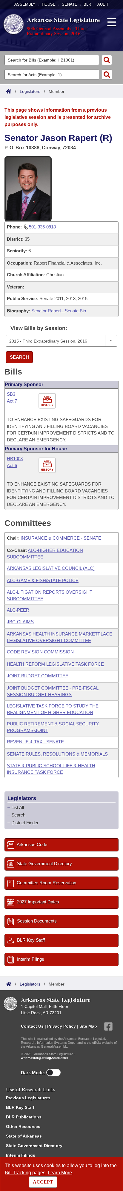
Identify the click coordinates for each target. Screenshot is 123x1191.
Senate (69, 4)
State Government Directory (34, 1145)
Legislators (30, 91)
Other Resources (23, 1126)
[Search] (107, 60)
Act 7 (12, 400)
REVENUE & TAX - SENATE (35, 741)
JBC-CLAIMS (20, 621)
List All (17, 807)
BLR (87, 4)
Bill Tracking (18, 1172)
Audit (103, 4)
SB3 (11, 394)
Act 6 (12, 465)
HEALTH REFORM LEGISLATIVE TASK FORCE (55, 664)
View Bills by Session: (38, 328)
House (49, 4)
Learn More (60, 1172)
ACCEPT (43, 1181)
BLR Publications (23, 1117)
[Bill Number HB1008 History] (48, 465)
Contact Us (32, 1026)
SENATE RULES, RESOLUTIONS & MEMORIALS (57, 753)
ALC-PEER (18, 610)
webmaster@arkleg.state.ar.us (44, 1058)
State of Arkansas (24, 1136)
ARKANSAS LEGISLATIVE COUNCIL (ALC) (51, 568)
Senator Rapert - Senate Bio (58, 310)
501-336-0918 (42, 226)
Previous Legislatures (28, 1097)
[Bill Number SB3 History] (48, 400)
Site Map (88, 1026)
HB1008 (15, 458)
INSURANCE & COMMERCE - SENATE (61, 538)
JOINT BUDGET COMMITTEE (37, 675)
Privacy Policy (61, 1026)
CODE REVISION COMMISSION (40, 651)
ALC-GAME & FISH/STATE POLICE (43, 580)
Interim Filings (20, 1155)
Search (19, 357)
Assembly (25, 4)
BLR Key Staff (20, 1107)
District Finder (25, 822)
